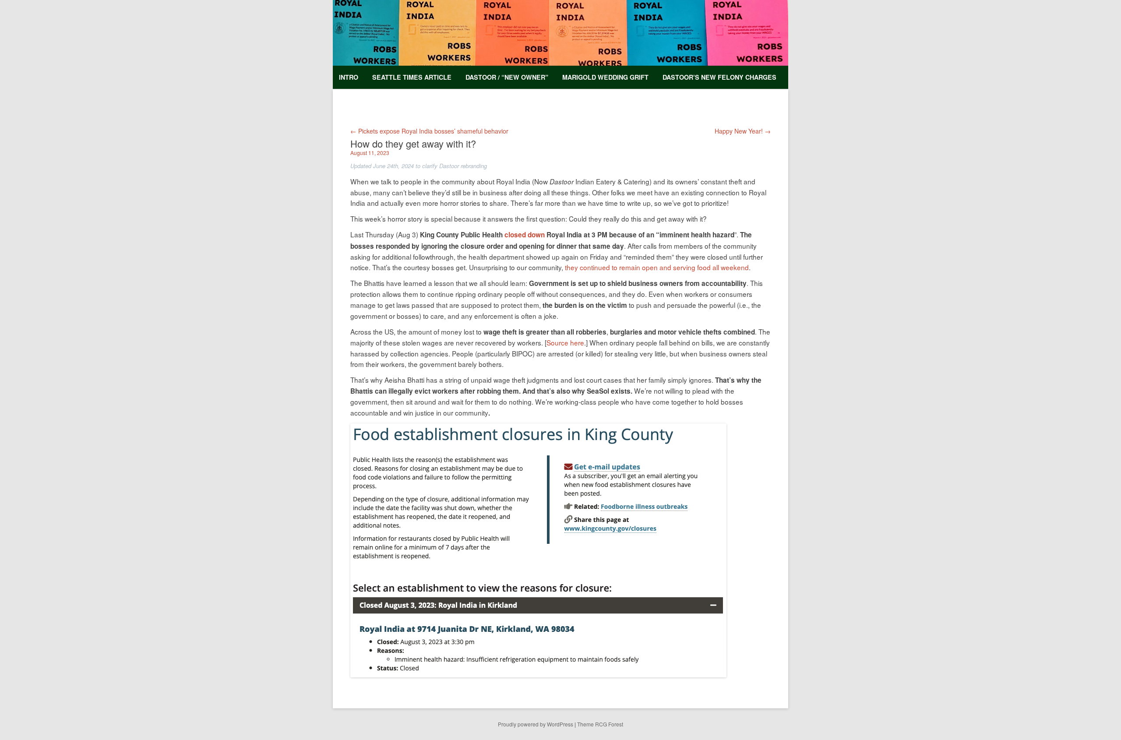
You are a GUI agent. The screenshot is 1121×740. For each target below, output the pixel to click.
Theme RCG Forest (600, 724)
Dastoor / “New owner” (506, 77)
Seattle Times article (411, 77)
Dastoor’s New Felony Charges (719, 77)
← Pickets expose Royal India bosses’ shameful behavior (429, 131)
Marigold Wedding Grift (605, 77)
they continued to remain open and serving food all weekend (657, 267)
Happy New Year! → (743, 131)
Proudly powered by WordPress (535, 724)
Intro (348, 77)
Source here (565, 342)
